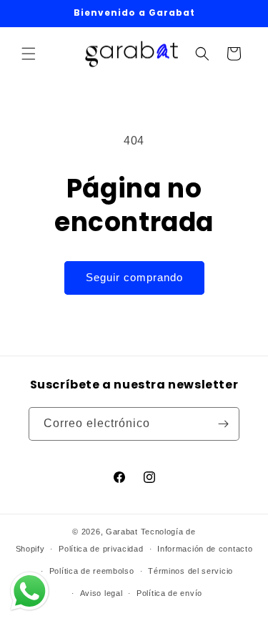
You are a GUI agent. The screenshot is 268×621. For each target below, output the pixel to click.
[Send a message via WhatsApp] (29, 591)
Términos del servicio (190, 571)
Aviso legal (101, 593)
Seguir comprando (134, 277)
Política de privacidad (101, 548)
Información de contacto (204, 548)
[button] (28, 53)
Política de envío (169, 593)
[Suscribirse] (223, 424)
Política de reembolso (91, 571)
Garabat (122, 531)
